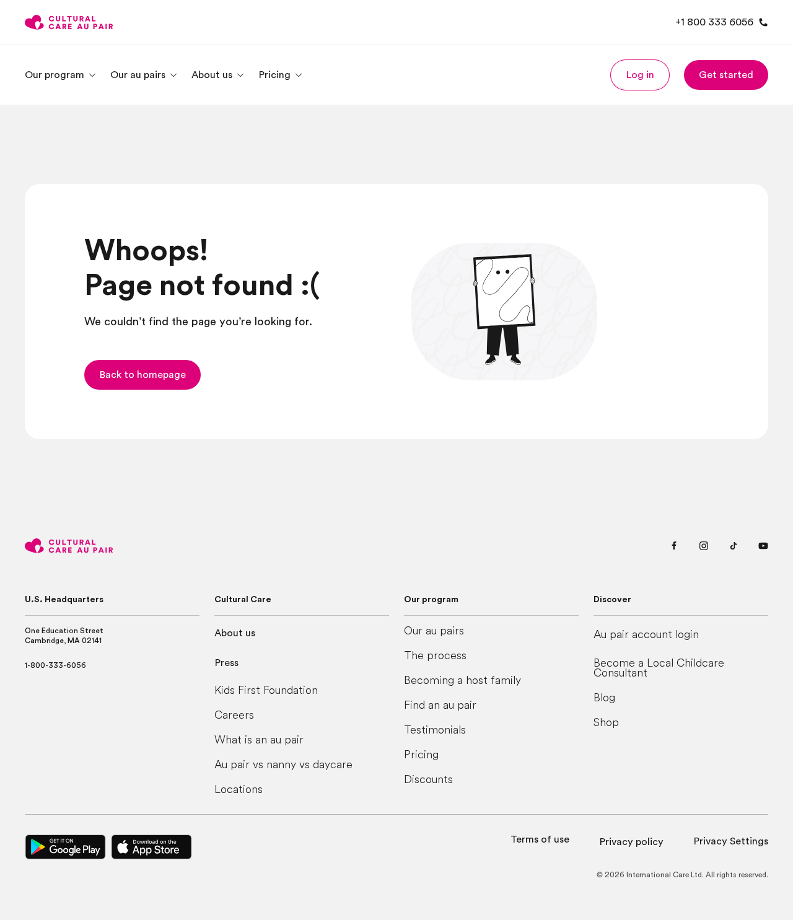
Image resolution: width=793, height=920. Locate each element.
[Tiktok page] (733, 546)
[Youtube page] (763, 546)
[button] (640, 75)
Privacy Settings (730, 841)
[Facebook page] (674, 546)
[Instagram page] (704, 546)
